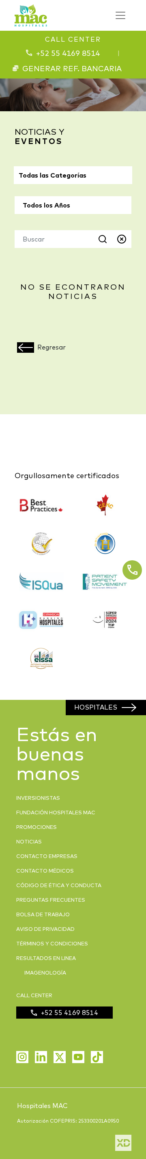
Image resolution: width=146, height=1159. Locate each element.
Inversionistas (38, 798)
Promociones (36, 827)
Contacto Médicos (45, 870)
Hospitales (95, 707)
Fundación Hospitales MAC (55, 812)
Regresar (51, 347)
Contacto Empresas (46, 856)
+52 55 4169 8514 (68, 53)
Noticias (29, 841)
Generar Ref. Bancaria (72, 68)
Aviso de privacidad (45, 929)
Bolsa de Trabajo (43, 914)
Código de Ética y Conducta (58, 885)
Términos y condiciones (52, 943)
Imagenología (45, 972)
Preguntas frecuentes (50, 899)
